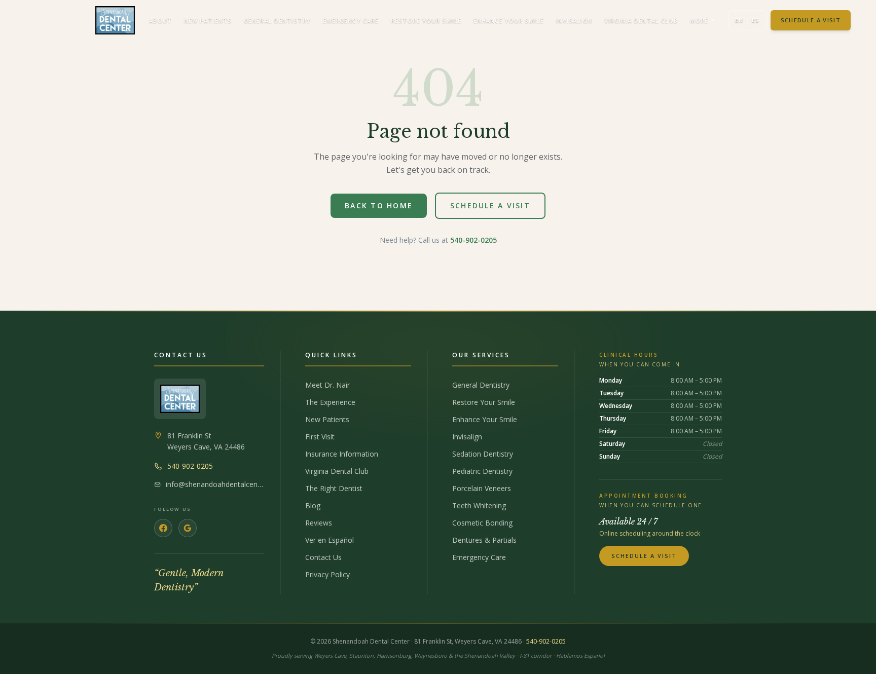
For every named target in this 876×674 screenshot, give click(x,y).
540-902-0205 (473, 240)
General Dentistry (277, 20)
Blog (312, 505)
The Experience (330, 402)
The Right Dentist (333, 488)
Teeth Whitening (479, 505)
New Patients (208, 20)
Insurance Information (341, 454)
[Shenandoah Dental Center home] (115, 20)
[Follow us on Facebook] (163, 528)
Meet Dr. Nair (327, 385)
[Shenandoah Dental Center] (180, 399)
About (160, 20)
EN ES (747, 20)
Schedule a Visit (811, 20)
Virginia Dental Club (641, 20)
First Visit (320, 436)
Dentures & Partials (484, 540)
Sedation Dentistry (482, 454)
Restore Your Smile (426, 20)
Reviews (318, 523)
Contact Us (323, 557)
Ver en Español (329, 540)
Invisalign (574, 20)
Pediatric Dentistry (482, 471)
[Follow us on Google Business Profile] (187, 528)
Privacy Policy (327, 574)
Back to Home (379, 205)
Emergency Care (351, 20)
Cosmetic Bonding (482, 523)
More (699, 20)
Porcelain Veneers (481, 488)
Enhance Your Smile (508, 20)
